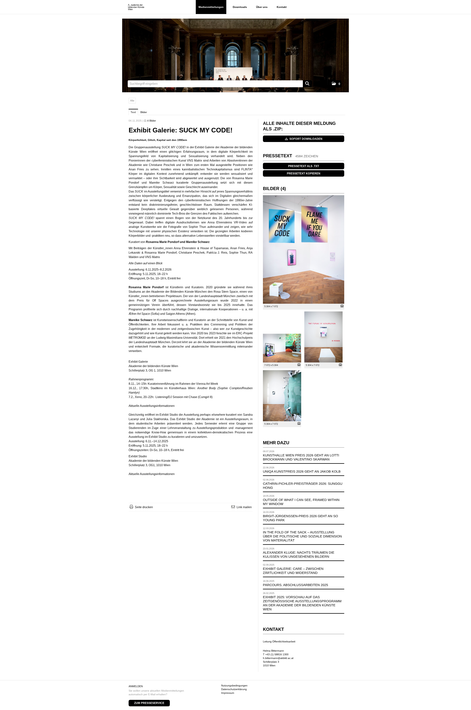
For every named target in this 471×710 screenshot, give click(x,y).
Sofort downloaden (305, 138)
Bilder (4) (274, 188)
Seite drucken (144, 507)
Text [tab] (133, 112)
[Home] (136, 7)
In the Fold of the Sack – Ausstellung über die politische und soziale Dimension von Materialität (302, 536)
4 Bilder (151, 120)
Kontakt (282, 7)
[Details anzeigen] (341, 306)
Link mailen (244, 507)
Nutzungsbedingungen (234, 685)
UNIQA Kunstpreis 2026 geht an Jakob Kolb (302, 471)
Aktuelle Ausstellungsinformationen (152, 405)
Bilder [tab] (143, 112)
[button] (336, 83)
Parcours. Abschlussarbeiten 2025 (295, 585)
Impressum (227, 692)
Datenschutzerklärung (234, 689)
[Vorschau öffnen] (303, 249)
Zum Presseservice (149, 702)
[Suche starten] (307, 83)
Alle (132, 100)
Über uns (262, 7)
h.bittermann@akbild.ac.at (278, 658)
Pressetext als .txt (303, 166)
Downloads (240, 7)
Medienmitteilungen (211, 7)
